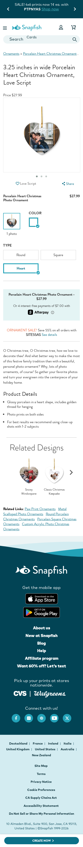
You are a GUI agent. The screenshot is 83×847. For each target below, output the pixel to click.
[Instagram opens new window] (30, 716)
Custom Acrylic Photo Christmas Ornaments (36, 526)
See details (49, 334)
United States (45, 749)
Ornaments (11, 53)
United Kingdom (18, 749)
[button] (5, 27)
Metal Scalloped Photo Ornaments (35, 511)
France (38, 743)
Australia (68, 749)
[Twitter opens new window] (69, 716)
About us (41, 627)
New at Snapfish (42, 635)
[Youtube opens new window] (56, 716)
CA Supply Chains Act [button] (41, 798)
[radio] (33, 222)
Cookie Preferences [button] (41, 790)
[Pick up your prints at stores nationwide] (20, 693)
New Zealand (41, 755)
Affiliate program (41, 658)
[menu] (67, 183)
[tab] (46, 176)
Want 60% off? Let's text (41, 665)
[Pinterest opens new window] (43, 716)
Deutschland (18, 743)
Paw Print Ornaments (40, 509)
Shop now (50, 9)
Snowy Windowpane (28, 492)
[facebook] (18, 716)
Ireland (53, 743)
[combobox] (41, 39)
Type (7, 245)
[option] (11, 224)
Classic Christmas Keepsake (54, 492)
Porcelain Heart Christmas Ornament (50, 53)
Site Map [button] (41, 766)
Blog (41, 643)
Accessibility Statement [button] (41, 806)
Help (41, 650)
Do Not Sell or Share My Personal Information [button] (41, 814)
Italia (68, 743)
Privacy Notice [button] (41, 782)
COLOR (35, 213)
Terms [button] (41, 774)
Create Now (41, 840)
